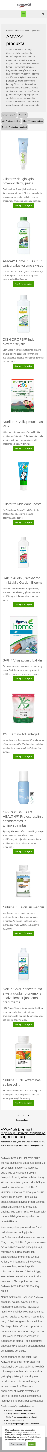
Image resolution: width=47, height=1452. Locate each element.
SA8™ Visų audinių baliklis (23, 660)
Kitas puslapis (23, 1120)
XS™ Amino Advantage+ (21, 734)
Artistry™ (22, 115)
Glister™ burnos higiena (33, 121)
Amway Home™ (9, 115)
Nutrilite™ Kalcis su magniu (23, 907)
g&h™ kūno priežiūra (11, 121)
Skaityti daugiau (23, 206)
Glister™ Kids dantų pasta (22, 504)
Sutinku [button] (31, 1444)
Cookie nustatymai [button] (18, 1444)
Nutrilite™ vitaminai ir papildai (14, 127)
